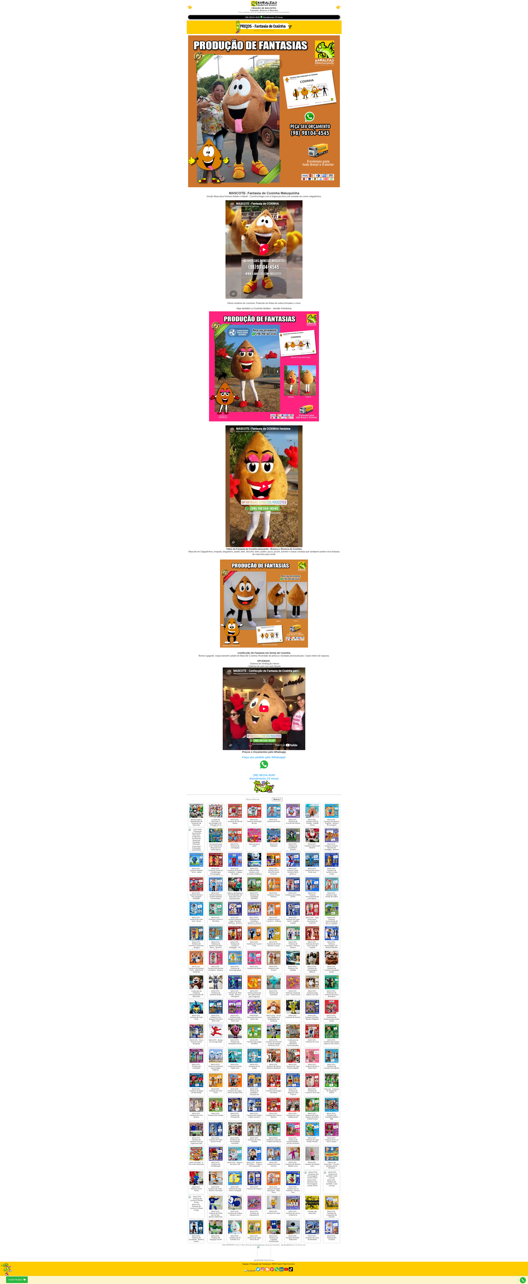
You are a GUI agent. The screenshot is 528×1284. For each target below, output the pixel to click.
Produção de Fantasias (260, 1264)
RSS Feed (276, 1264)
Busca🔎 (277, 799)
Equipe (246, 1264)
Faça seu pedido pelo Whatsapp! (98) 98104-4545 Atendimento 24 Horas (264, 768)
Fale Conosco (289, 1264)
